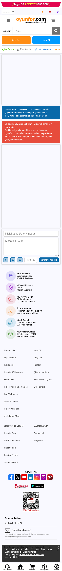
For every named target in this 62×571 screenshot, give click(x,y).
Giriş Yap (38, 358)
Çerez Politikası (11, 401)
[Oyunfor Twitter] (18, 477)
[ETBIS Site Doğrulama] (31, 511)
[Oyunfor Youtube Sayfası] (50, 12)
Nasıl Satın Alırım (12, 440)
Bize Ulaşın (9, 379)
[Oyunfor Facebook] (11, 477)
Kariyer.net (38, 440)
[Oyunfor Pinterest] (50, 477)
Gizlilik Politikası (11, 409)
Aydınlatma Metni (12, 416)
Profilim (37, 365)
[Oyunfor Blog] (42, 12)
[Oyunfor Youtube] (24, 477)
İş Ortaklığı (9, 365)
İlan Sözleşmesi (11, 394)
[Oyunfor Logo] (31, 20)
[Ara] (56, 31)
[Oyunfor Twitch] (44, 477)
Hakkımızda (9, 350)
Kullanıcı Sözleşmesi (43, 379)
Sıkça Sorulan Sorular (13, 426)
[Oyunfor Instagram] (37, 477)
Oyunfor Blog (10, 433)
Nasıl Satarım (10, 448)
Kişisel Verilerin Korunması (16, 387)
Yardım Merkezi (11, 462)
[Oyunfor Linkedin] (31, 477)
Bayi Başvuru (10, 358)
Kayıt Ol (37, 350)
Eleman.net (39, 433)
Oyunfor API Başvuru (13, 372)
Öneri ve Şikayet (11, 455)
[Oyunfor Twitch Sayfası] (57, 12)
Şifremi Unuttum (41, 372)
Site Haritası (39, 387)
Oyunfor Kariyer (41, 426)
